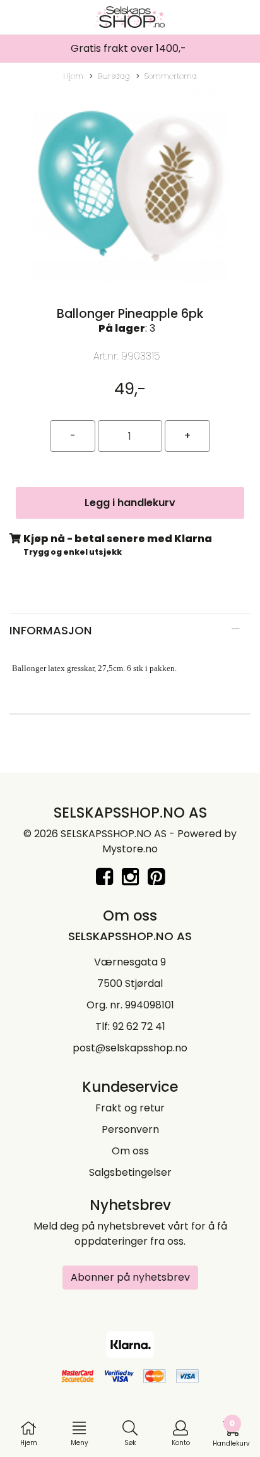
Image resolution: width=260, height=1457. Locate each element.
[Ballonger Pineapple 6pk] (130, 190)
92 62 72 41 (138, 1026)
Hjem (73, 76)
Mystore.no (130, 849)
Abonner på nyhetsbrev (130, 1277)
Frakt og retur (130, 1108)
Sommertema (171, 76)
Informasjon (50, 630)
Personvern (130, 1129)
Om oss (130, 1151)
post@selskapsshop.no (130, 1048)
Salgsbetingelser (130, 1172)
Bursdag (114, 76)
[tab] (130, 631)
